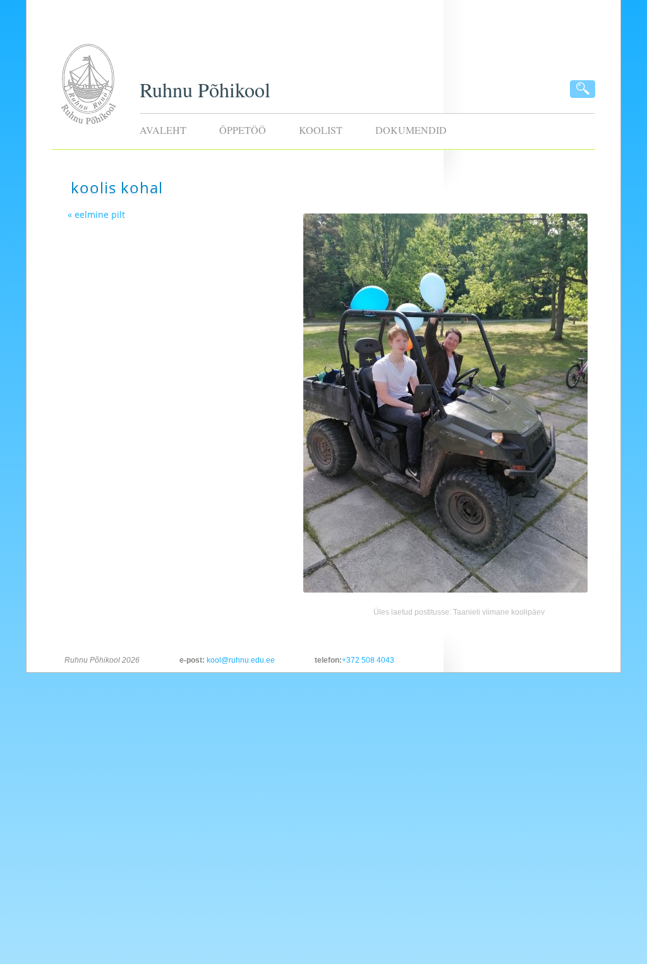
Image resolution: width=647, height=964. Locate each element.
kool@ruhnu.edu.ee (241, 660)
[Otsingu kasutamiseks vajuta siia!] (582, 89)
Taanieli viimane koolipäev (499, 612)
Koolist (320, 129)
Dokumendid (411, 129)
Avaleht (163, 129)
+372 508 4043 (368, 660)
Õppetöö (242, 129)
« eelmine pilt (96, 214)
